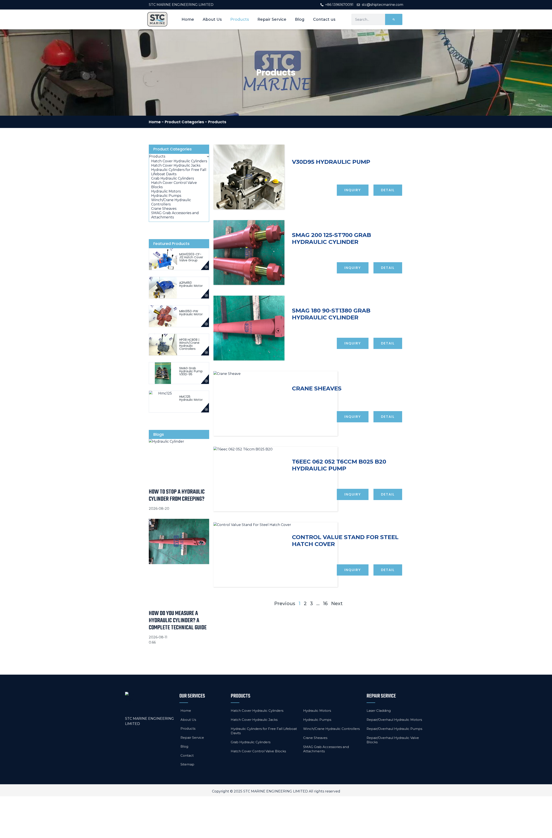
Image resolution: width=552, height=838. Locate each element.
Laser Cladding (379, 711)
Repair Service (271, 19)
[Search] (393, 19)
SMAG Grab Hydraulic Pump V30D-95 (191, 371)
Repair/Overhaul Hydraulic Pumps (394, 729)
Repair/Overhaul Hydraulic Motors (394, 720)
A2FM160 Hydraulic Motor (191, 284)
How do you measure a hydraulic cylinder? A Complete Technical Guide (178, 620)
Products (239, 19)
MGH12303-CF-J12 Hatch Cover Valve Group (191, 257)
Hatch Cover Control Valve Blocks (258, 751)
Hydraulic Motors (317, 711)
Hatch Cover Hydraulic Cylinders (257, 711)
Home (188, 19)
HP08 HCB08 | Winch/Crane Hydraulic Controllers (189, 344)
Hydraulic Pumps (317, 720)
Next (337, 603)
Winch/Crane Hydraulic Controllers (331, 729)
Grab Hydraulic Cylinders (250, 742)
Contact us (324, 19)
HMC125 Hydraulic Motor (191, 398)
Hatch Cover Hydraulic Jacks (254, 720)
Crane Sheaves (315, 738)
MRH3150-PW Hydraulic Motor (191, 312)
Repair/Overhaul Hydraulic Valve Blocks (393, 740)
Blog (299, 19)
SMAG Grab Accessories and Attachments (326, 749)
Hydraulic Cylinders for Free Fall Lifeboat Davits (264, 731)
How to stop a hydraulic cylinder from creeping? (177, 495)
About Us (212, 19)
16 (325, 603)
